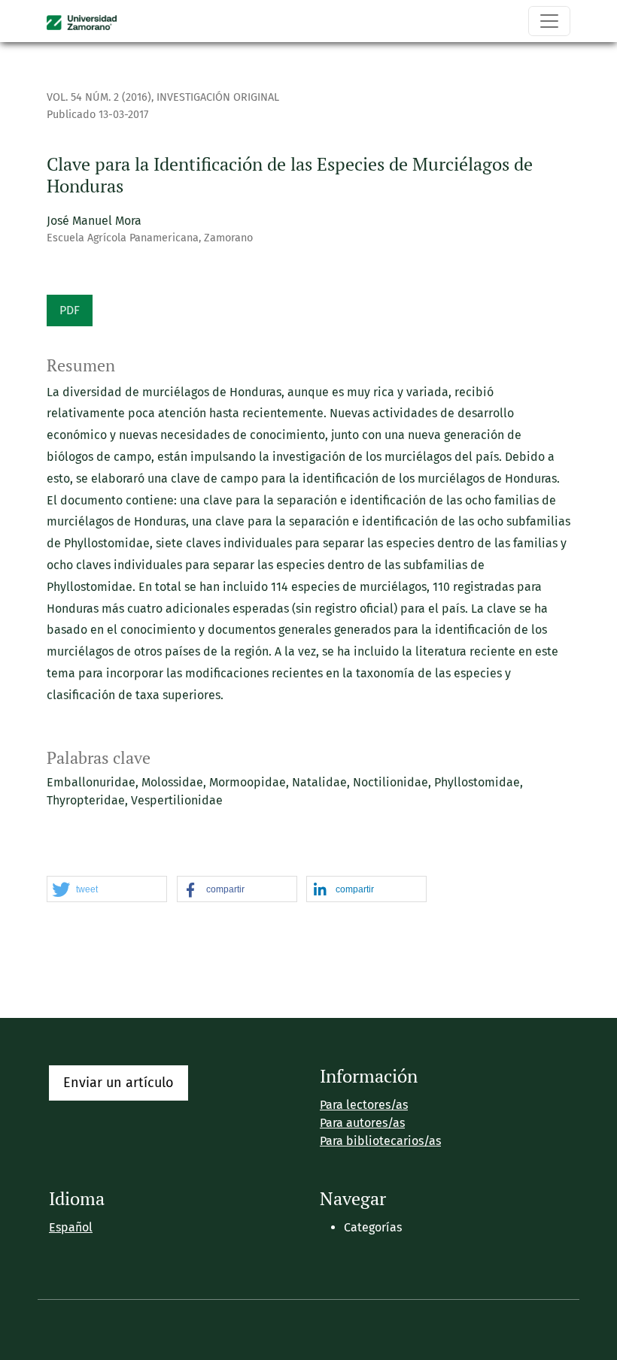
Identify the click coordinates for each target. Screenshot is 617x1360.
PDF (69, 310)
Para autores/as (362, 1123)
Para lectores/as (364, 1105)
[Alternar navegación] (549, 21)
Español (71, 1227)
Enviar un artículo (118, 1082)
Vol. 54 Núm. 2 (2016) (99, 97)
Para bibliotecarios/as (380, 1141)
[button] (106, 890)
